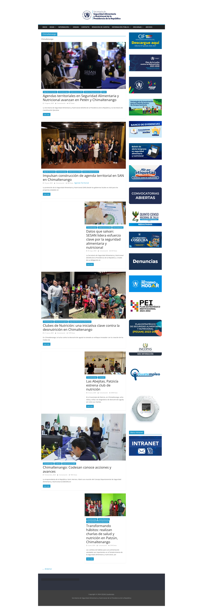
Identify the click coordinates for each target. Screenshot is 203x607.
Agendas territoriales (50, 92)
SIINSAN (76, 27)
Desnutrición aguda (61, 322)
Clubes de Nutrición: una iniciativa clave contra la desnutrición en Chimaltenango (81, 327)
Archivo (149, 27)
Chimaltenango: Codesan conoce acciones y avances (77, 469)
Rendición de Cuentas (100, 27)
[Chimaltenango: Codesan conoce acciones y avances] (83, 415)
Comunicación (61, 103)
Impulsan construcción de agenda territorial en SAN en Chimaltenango (83, 177)
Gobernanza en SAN (76, 92)
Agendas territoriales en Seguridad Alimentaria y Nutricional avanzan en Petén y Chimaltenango (81, 97)
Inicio (45, 27)
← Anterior (47, 569)
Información (63, 27)
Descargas (137, 27)
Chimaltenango (63, 92)
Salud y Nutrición (104, 519)
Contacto (85, 27)
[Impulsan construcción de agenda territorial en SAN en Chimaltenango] (83, 123)
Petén (104, 92)
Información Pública (120, 27)
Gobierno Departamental (92, 92)
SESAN (52, 27)
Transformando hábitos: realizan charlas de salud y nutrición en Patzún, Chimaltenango (102, 533)
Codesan (58, 463)
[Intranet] (145, 437)
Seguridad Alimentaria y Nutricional (79, 322)
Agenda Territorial (49, 172)
